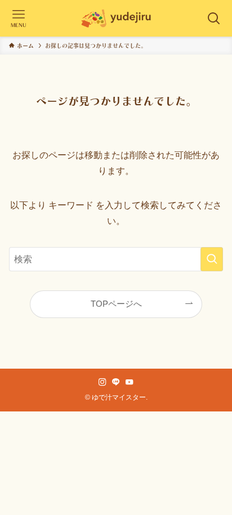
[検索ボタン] (213, 18)
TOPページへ (116, 303)
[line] (116, 382)
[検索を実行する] (211, 259)
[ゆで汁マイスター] (116, 18)
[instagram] (102, 382)
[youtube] (129, 382)
